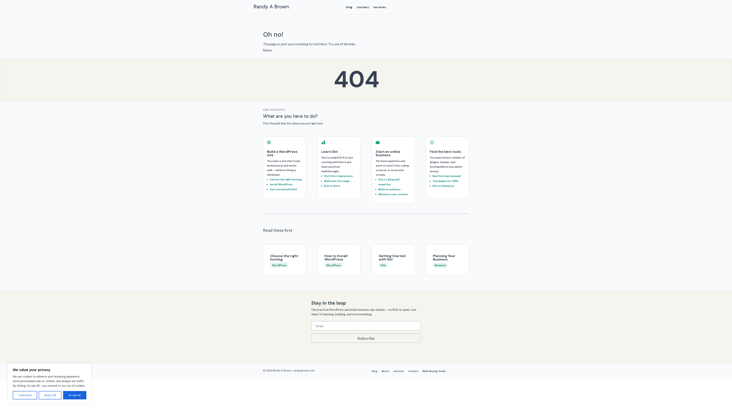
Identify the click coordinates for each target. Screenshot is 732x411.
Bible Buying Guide (434, 371)
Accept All (75, 395)
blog (349, 7)
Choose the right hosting (284, 258)
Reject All (50, 395)
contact (363, 7)
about (385, 371)
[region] (50, 383)
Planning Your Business (444, 258)
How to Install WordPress (336, 258)
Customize (25, 395)
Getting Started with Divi (392, 258)
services (379, 7)
